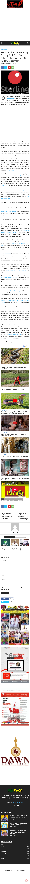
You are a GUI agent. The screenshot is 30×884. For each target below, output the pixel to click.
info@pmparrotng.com (18, 802)
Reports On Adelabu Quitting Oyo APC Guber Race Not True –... (18, 816)
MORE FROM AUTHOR (20, 536)
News (2, 844)
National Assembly (24, 175)
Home (2, 46)
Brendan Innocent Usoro (9, 499)
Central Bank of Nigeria (16, 291)
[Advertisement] (15, 25)
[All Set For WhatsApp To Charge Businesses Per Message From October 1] (5, 542)
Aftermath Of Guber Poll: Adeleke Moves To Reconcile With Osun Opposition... (18, 832)
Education (3, 858)
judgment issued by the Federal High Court (16, 270)
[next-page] (16, 553)
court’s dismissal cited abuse (16, 304)
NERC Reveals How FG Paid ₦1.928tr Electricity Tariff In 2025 (19, 823)
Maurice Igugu (4, 500)
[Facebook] (2, 67)
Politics (2, 856)
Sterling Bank (10, 98)
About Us (6, 866)
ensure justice (20, 221)
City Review (3, 849)
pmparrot (4, 63)
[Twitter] (5, 67)
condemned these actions (19, 190)
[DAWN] (15, 751)
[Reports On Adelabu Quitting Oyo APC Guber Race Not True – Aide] (4, 818)
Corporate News (4, 853)
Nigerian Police (4, 185)
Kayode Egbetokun (19, 499)
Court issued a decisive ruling (17, 204)
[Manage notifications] (26, 880)
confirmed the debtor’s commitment (9, 277)
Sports (2, 846)
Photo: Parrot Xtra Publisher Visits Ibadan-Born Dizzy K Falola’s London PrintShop (23, 516)
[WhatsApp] (12, 67)
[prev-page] (14, 553)
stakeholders (8, 253)
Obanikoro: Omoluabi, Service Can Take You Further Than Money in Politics (15, 548)
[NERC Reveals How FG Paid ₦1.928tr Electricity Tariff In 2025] (4, 825)
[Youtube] (18, 805)
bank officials (12, 170)
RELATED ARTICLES (9, 536)
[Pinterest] (9, 67)
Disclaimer (12, 866)
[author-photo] (15, 527)
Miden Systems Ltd (12, 500)
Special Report (7, 46)
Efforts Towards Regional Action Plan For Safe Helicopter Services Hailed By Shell (24, 548)
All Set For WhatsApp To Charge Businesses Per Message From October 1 (5, 548)
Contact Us (15, 868)
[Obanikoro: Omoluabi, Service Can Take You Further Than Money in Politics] (15, 542)
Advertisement (23, 866)
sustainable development (14, 334)
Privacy (16, 866)
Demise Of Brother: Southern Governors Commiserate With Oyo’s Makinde (6, 515)
